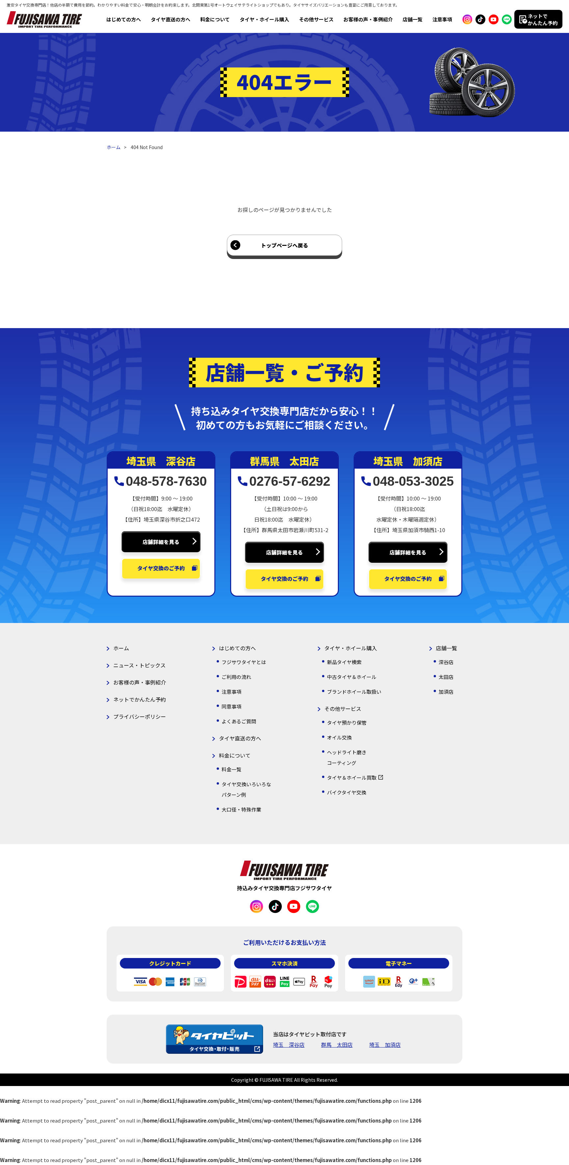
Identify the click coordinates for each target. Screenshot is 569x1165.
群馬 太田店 (337, 1044)
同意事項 (231, 706)
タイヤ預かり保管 (346, 722)
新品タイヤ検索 (344, 662)
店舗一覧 (412, 19)
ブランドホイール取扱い (354, 691)
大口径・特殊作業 (241, 809)
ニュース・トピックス (139, 665)
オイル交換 (339, 737)
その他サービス (316, 19)
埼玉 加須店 (385, 1044)
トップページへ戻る (284, 245)
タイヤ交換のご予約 (161, 568)
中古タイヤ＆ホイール (351, 676)
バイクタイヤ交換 (346, 792)
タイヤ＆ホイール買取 (351, 777)
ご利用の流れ (236, 676)
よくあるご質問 (239, 721)
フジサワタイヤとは (244, 662)
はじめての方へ (123, 19)
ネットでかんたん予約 (139, 699)
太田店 (446, 676)
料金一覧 (231, 769)
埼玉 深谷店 (289, 1044)
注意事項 (442, 19)
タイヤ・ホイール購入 (264, 19)
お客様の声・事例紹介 (368, 19)
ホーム (114, 147)
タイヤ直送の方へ (170, 19)
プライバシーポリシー (139, 716)
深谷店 (446, 662)
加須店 (446, 691)
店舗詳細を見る (161, 542)
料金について (215, 19)
